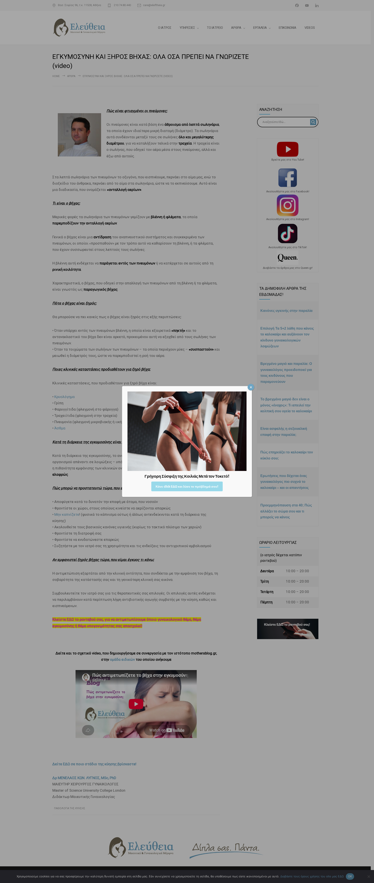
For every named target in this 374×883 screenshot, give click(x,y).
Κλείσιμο (251, 387)
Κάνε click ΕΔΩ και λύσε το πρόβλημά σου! (187, 486)
